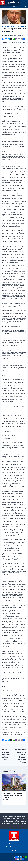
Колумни (4, 26)
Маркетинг (12, 843)
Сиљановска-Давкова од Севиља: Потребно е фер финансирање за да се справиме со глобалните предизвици (7, 753)
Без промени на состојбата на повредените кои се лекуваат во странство (13, 795)
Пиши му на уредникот (8, 846)
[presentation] (14, 782)
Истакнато (17, 26)
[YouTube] (15, 850)
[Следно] (24, 789)
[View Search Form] (25, 7)
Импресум (5, 843)
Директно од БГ (10, 26)
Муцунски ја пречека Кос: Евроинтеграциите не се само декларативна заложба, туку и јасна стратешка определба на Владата (20, 755)
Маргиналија (21, 42)
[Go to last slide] (4, 789)
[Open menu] (14, 7)
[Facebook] (13, 850)
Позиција (23, 26)
